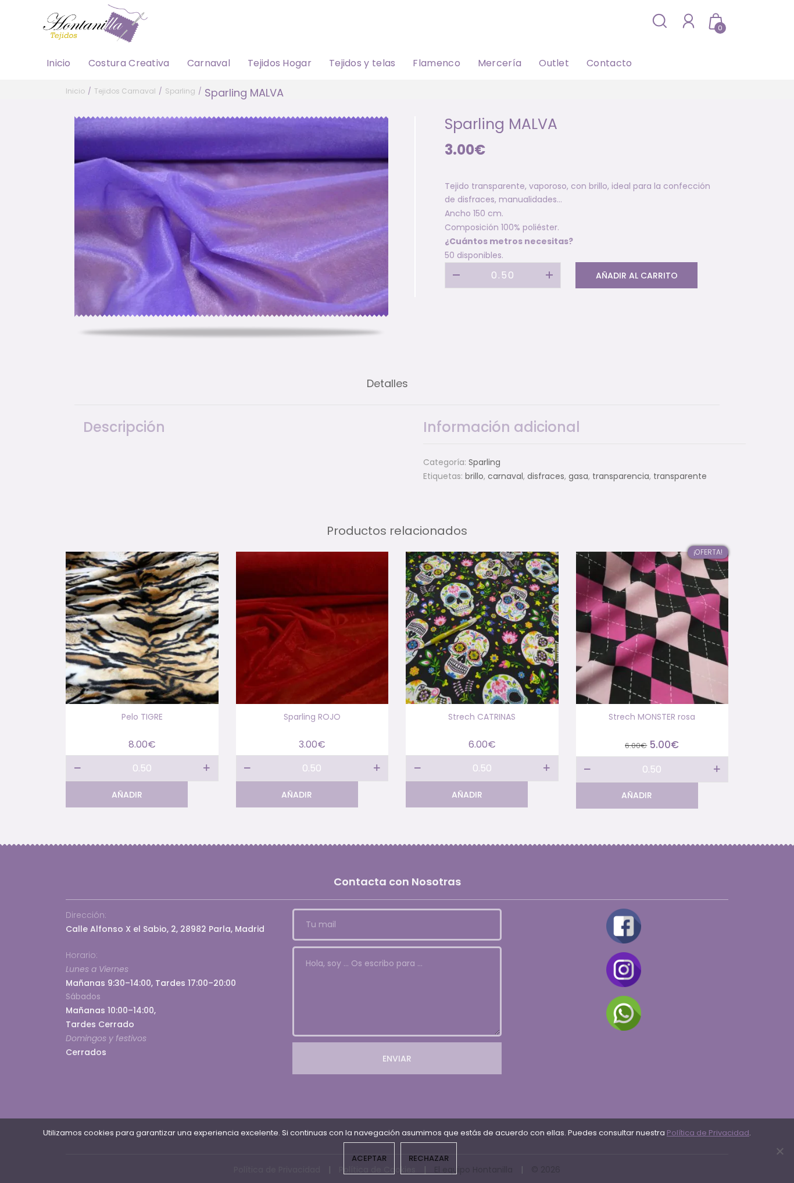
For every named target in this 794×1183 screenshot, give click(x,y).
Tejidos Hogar (280, 63)
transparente (680, 476)
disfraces (545, 476)
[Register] (688, 20)
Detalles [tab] (387, 383)
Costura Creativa (129, 63)
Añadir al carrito (637, 275)
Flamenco (436, 63)
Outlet (554, 63)
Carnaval (208, 63)
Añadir (127, 794)
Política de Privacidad (708, 1132)
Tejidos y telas (362, 63)
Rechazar (429, 1158)
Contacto (609, 63)
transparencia (620, 476)
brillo (474, 476)
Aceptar (369, 1158)
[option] (231, 216)
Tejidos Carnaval (125, 91)
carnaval (505, 476)
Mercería (499, 63)
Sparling (180, 91)
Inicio (59, 63)
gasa (578, 476)
